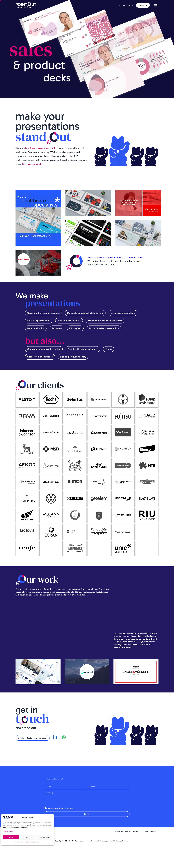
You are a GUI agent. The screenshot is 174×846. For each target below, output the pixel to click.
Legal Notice (36, 842)
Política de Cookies (121, 841)
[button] (51, 817)
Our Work (145, 831)
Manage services (8, 831)
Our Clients (136, 831)
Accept (10, 837)
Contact (153, 831)
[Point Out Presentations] (26, 5)
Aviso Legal (94, 841)
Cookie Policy (19, 842)
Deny (27, 837)
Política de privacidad (106, 841)
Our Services (125, 831)
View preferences (44, 837)
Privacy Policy (28, 842)
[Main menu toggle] (155, 5)
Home (117, 831)
